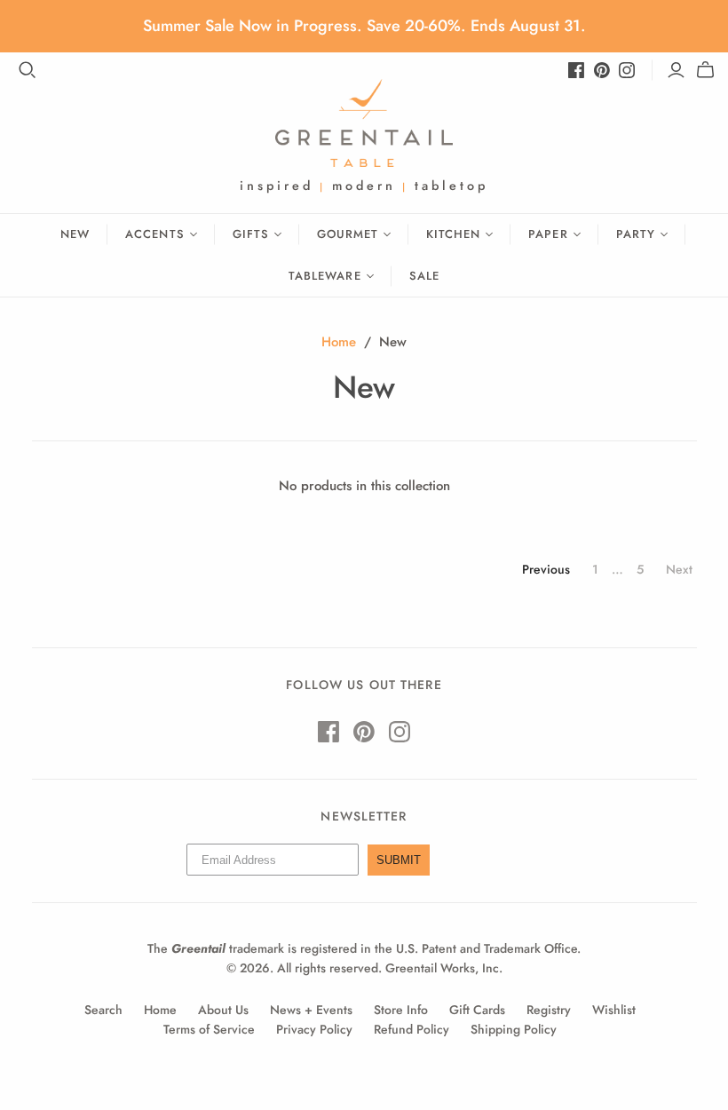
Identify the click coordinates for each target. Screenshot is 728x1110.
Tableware (324, 275)
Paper (547, 234)
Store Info (401, 1010)
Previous (546, 569)
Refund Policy (411, 1029)
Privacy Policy (314, 1029)
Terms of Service (209, 1029)
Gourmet (347, 234)
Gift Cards (477, 1010)
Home (338, 342)
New (75, 234)
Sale (424, 275)
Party (635, 234)
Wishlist (614, 1010)
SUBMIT (398, 860)
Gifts (251, 234)
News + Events (311, 1010)
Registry (548, 1010)
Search (103, 1010)
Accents (154, 234)
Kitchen (453, 234)
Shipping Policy (514, 1029)
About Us (223, 1010)
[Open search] (27, 70)
